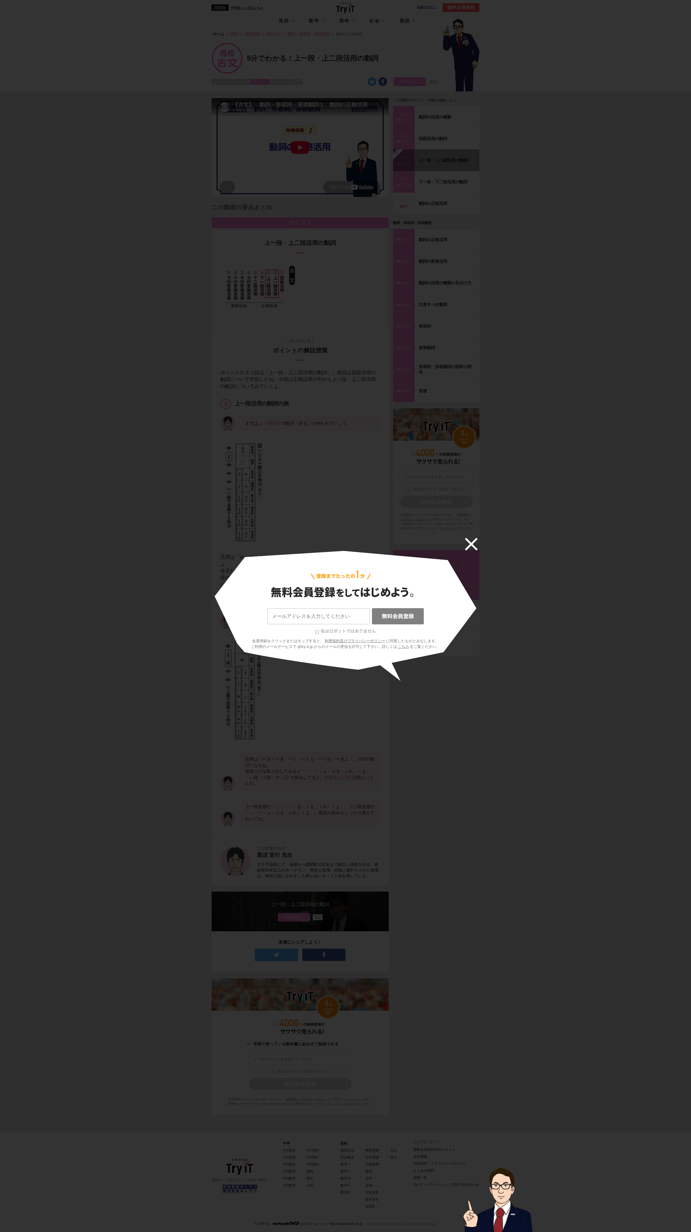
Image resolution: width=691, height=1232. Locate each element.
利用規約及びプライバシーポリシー (355, 641)
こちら (403, 646)
